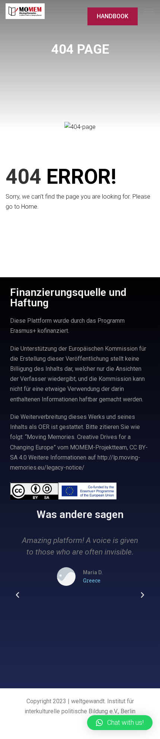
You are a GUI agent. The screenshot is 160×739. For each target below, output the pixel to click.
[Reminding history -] (25, 11)
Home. (30, 206)
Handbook (112, 16)
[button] (17, 595)
